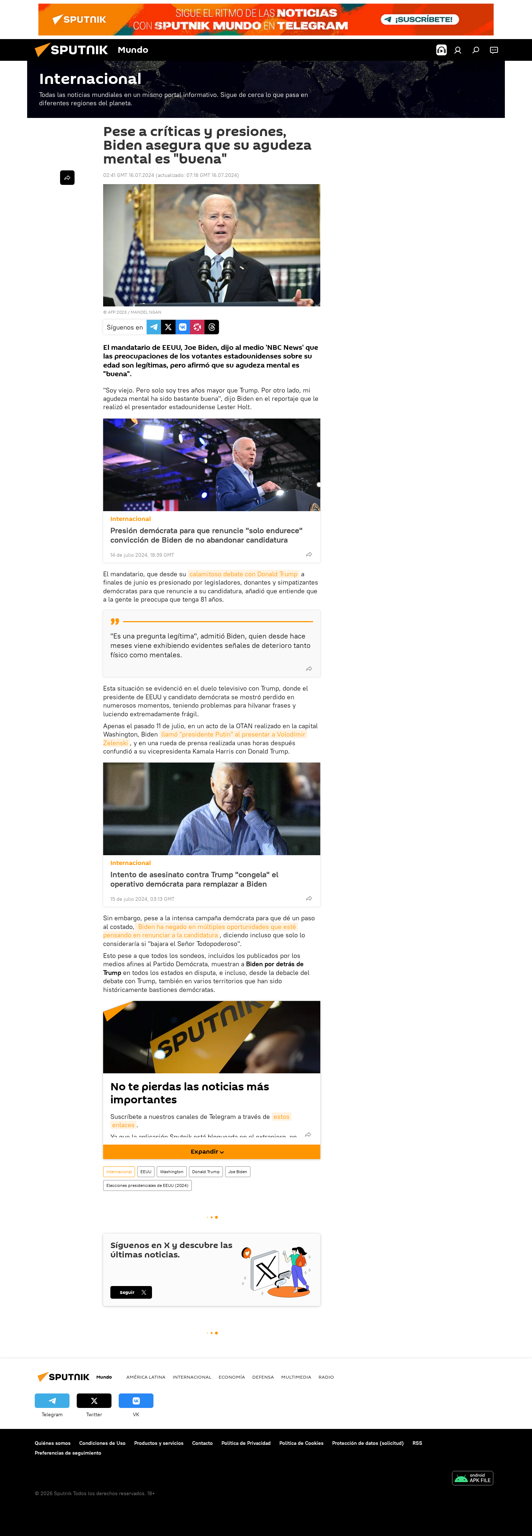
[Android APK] (472, 1479)
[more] (309, 554)
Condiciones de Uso (102, 1443)
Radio (326, 1377)
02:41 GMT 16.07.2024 (128, 175)
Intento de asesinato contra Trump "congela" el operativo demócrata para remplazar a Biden (194, 879)
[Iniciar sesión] (458, 50)
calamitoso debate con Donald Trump (243, 574)
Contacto (202, 1443)
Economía (232, 1377)
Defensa (263, 1377)
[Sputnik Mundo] (74, 59)
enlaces (123, 1125)
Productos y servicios (158, 1443)
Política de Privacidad (246, 1443)
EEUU (145, 1171)
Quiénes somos (53, 1443)
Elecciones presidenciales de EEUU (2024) (147, 1185)
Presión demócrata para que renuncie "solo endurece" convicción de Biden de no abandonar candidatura (206, 535)
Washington (171, 1171)
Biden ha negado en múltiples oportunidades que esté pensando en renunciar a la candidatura (200, 930)
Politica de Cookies (301, 1443)
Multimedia (296, 1377)
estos (282, 1116)
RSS (417, 1443)
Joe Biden (237, 1171)
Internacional (130, 518)
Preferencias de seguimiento (68, 1453)
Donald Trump (206, 1171)
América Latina (145, 1377)
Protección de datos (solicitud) (368, 1443)
